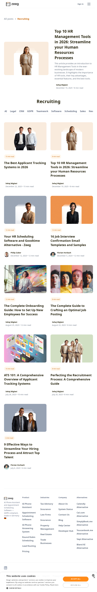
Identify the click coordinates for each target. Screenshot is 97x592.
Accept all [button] (75, 579)
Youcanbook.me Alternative (85, 532)
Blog (60, 520)
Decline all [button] (76, 585)
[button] (88, 4)
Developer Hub (65, 531)
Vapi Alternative (85, 539)
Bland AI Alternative (82, 546)
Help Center (64, 525)
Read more (54, 585)
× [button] (94, 577)
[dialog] (48, 582)
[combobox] (93, 575)
